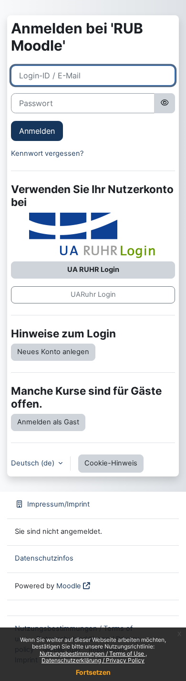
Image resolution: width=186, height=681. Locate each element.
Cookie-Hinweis (110, 463)
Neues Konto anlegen (53, 351)
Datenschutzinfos (44, 558)
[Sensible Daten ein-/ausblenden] (164, 103)
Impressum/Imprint (58, 504)
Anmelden (37, 131)
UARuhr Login (93, 294)
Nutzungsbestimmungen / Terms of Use (92, 653)
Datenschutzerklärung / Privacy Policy (93, 660)
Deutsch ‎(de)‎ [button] (33, 463)
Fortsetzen (93, 672)
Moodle (68, 586)
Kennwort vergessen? (47, 153)
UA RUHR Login (93, 269)
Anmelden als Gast (48, 422)
